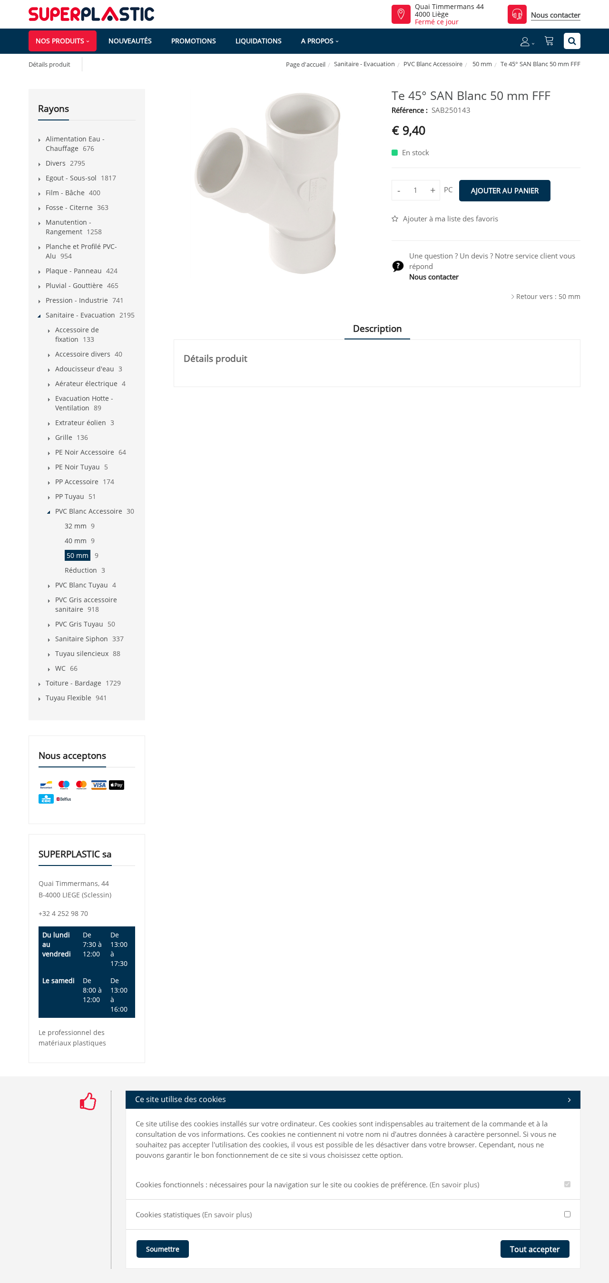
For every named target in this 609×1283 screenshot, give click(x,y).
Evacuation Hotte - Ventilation (84, 403)
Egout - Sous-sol (71, 177)
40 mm (76, 540)
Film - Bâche (65, 192)
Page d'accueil (305, 64)
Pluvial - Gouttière (74, 285)
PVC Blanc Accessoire (432, 64)
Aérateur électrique (86, 383)
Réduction (81, 570)
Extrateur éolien (80, 422)
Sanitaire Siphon (81, 638)
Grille (63, 437)
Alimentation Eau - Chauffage (75, 143)
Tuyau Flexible (68, 697)
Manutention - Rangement (68, 227)
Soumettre (162, 1248)
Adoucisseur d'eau (84, 368)
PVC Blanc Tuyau (81, 584)
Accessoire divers (82, 353)
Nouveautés (130, 40)
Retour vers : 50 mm (548, 296)
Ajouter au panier (505, 190)
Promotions (193, 40)
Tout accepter (535, 1249)
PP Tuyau (69, 496)
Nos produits (60, 40)
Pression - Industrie (77, 300)
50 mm (481, 64)
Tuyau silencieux (81, 653)
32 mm (76, 525)
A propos (317, 40)
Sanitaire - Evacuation (364, 64)
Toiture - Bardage (73, 682)
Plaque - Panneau (74, 270)
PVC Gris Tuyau (79, 623)
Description (377, 328)
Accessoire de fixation (77, 334)
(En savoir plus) (454, 1184)
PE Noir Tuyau (77, 466)
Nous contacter (555, 15)
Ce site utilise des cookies (180, 1099)
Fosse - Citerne (69, 207)
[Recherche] (572, 41)
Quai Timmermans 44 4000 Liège (449, 10)
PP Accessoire (76, 481)
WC (60, 668)
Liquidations (259, 40)
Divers (56, 163)
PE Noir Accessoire (84, 452)
